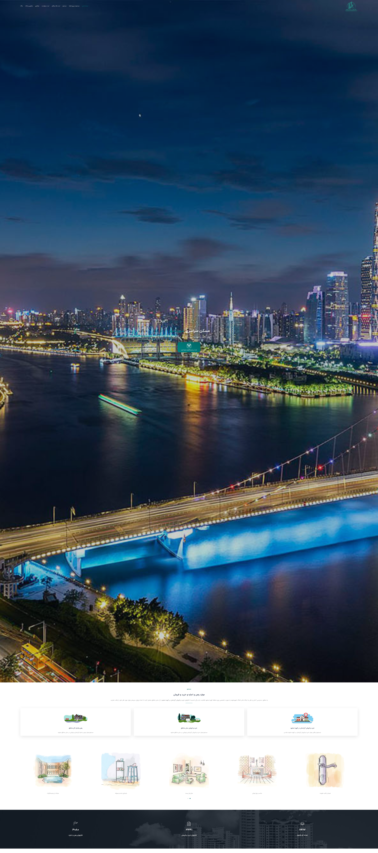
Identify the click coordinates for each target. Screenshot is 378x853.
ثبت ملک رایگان (56, 6)
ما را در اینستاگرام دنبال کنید (189, 350)
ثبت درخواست (45, 6)
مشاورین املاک (29, 6)
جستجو (64, 6)
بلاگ (21, 6)
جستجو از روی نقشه (74, 6)
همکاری (37, 6)
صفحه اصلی (85, 6)
